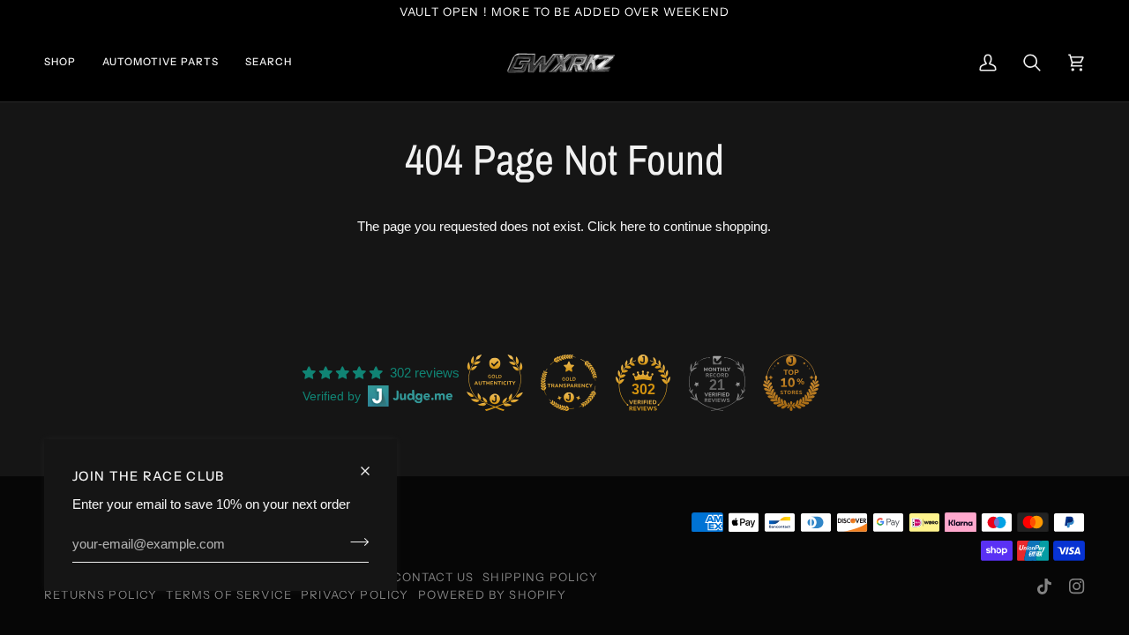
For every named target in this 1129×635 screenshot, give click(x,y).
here (633, 227)
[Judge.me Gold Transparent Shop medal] (569, 383)
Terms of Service (229, 594)
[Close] (372, 463)
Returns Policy (100, 594)
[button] (66, 63)
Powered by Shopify (492, 594)
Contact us (434, 577)
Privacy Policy (354, 594)
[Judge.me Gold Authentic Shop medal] (495, 383)
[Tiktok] (1044, 586)
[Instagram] (1077, 586)
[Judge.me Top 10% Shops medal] (791, 383)
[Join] (354, 541)
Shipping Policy (540, 577)
